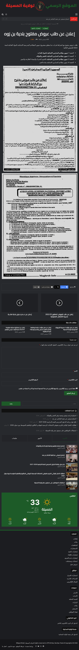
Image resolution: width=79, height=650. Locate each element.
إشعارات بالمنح (36, 28)
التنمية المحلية (73, 599)
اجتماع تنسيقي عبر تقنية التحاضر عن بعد (64, 419)
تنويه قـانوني (11, 646)
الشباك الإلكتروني (72, 582)
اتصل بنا (4, 646)
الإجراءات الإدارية (72, 578)
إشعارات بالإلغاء (72, 555)
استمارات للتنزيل (72, 575)
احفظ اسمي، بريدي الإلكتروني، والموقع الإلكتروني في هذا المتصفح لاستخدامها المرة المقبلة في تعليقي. (47, 388)
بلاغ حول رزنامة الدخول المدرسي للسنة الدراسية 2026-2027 (57, 422)
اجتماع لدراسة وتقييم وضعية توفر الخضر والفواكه (61, 415)
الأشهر (40, 438)
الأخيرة (65, 438)
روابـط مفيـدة (29, 646)
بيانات (75, 542)
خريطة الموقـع (20, 646)
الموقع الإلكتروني (33, 380)
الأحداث (75, 596)
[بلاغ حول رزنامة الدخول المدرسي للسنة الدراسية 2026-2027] (71, 467)
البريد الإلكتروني (72, 380)
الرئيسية (54, 24)
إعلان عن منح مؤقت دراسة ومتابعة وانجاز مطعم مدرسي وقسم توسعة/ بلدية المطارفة (40, 329)
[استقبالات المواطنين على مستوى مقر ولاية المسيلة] (71, 485)
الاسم (75, 371)
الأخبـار (75, 593)
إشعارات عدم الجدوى (71, 558)
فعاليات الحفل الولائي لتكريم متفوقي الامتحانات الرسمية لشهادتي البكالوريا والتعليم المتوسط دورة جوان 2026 (43, 425)
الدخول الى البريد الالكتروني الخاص (67, 623)
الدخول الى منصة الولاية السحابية (68, 634)
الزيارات (75, 602)
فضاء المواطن (73, 612)
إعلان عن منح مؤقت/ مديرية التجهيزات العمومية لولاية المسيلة (66, 328)
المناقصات (74, 545)
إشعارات (48, 24)
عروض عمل (73, 564)
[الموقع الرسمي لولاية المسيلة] (40, 6)
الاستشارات (73, 548)
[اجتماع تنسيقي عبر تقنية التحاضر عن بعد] (71, 458)
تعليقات (14, 438)
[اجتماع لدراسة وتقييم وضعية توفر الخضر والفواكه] (71, 449)
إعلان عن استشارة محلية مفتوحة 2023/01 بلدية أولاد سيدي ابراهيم (15, 328)
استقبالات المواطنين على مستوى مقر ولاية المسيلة (60, 430)
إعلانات (75, 539)
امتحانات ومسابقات (71, 561)
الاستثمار (74, 609)
